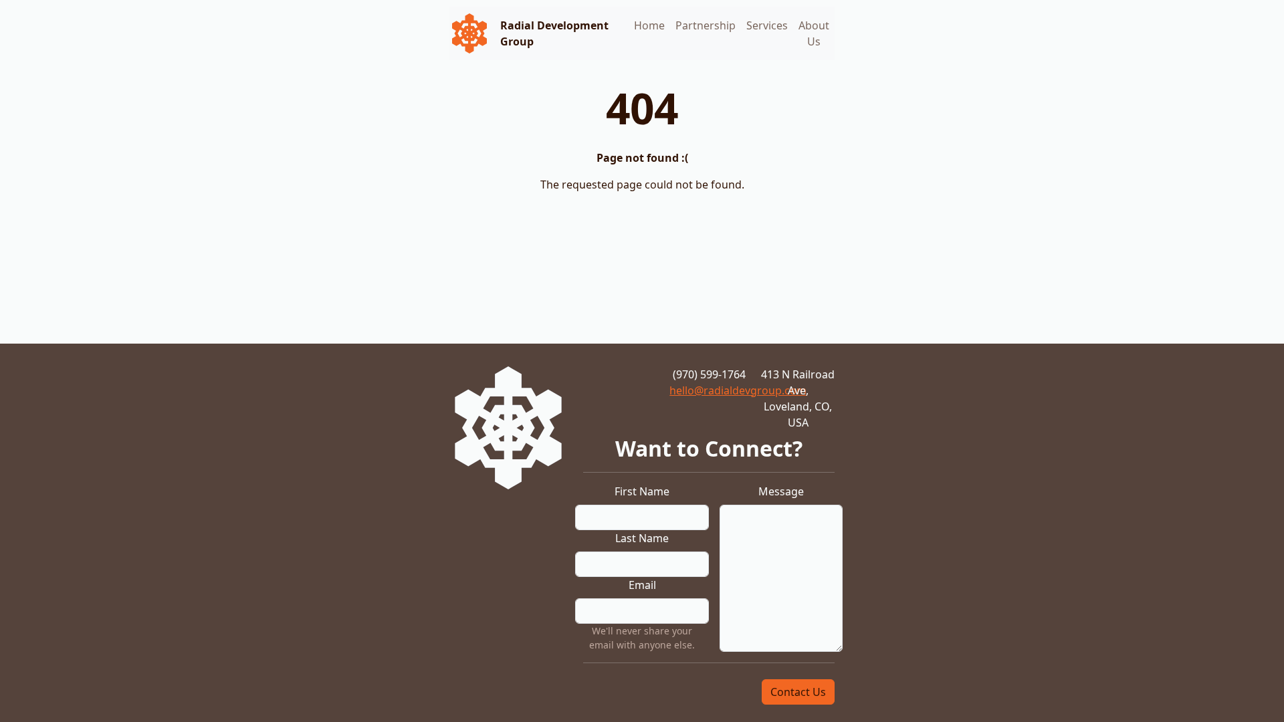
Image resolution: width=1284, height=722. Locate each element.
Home (649, 25)
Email (642, 585)
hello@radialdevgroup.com (738, 390)
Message (781, 491)
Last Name (642, 538)
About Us (813, 33)
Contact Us (798, 692)
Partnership (705, 25)
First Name (642, 491)
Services (767, 25)
